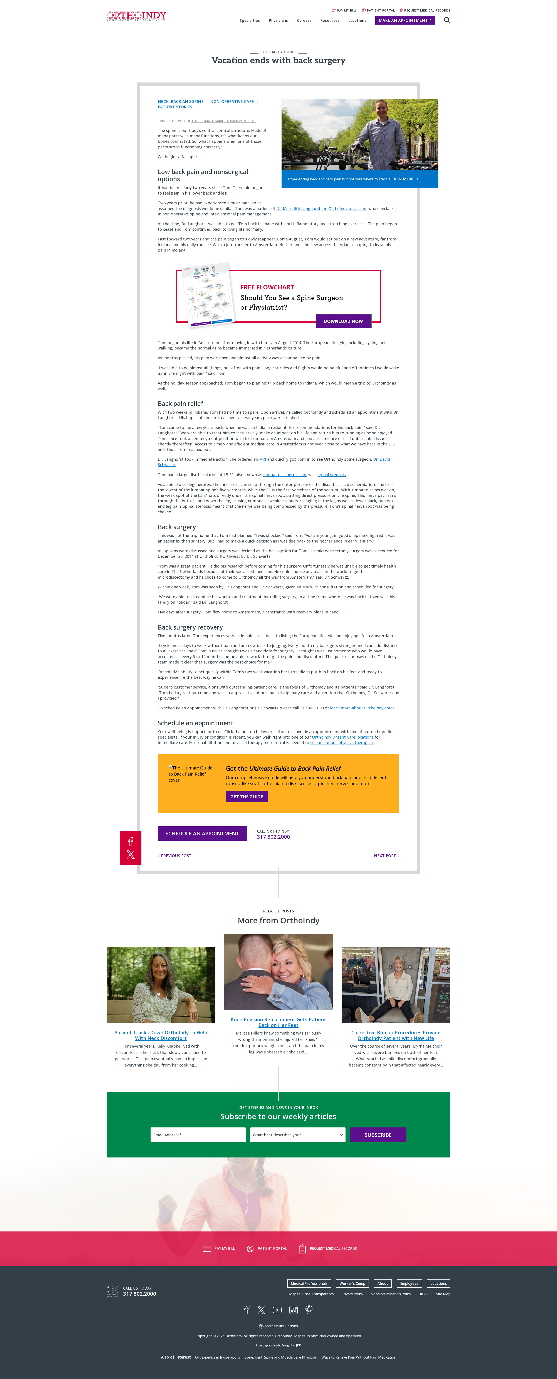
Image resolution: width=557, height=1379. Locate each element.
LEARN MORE (401, 178)
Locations (357, 20)
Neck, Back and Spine (181, 101)
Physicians (278, 20)
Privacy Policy (352, 1294)
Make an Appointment (403, 20)
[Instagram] (293, 1310)
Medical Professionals (309, 1283)
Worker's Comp (352, 1283)
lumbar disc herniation (284, 474)
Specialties (250, 20)
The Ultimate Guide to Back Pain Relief (223, 121)
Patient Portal (381, 10)
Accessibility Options (281, 1326)
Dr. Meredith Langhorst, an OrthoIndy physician (321, 208)
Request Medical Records (427, 10)
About (382, 1283)
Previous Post (176, 856)
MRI (262, 459)
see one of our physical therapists (342, 742)
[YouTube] (277, 1310)
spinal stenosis (332, 474)
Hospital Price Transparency (311, 1294)
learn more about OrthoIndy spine (362, 707)
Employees (409, 1283)
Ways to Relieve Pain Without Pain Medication (359, 1357)
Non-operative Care (232, 101)
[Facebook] (247, 1310)
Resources (330, 20)
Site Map (443, 1294)
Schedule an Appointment (202, 833)
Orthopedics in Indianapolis (217, 1357)
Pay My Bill (347, 10)
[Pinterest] (309, 1310)
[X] (261, 1310)
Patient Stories (175, 106)
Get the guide (246, 797)
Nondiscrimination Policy (391, 1294)
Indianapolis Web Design (273, 1345)
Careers (304, 20)
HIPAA (423, 1294)
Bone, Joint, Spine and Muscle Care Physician (280, 1357)
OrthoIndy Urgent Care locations (343, 737)
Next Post (385, 856)
